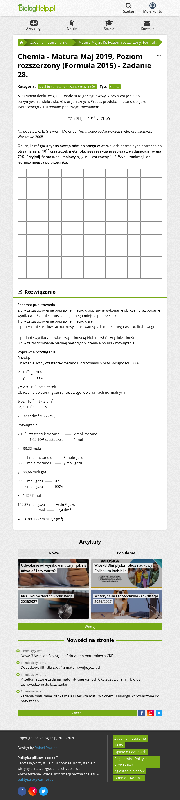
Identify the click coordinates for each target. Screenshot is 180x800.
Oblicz (114, 87)
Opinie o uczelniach (130, 752)
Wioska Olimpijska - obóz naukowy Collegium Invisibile (123, 568)
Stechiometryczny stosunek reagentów (67, 87)
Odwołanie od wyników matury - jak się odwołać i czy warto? (53, 568)
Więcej (90, 626)
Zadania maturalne (130, 738)
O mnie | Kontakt (128, 777)
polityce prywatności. (35, 779)
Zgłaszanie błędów (129, 771)
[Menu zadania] (158, 55)
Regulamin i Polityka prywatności (131, 761)
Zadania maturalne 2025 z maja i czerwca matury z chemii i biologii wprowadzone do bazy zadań (90, 698)
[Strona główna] (21, 42)
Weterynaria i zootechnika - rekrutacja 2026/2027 (126, 599)
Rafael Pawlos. (46, 747)
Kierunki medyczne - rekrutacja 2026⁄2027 (47, 599)
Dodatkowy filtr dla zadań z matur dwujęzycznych (61, 667)
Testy (118, 745)
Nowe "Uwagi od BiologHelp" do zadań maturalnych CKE (67, 655)
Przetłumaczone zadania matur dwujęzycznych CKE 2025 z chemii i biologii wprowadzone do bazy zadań (81, 681)
